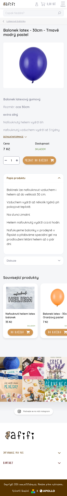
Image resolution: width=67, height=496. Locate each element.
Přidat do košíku (36, 160)
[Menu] (63, 4)
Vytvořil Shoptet (20, 490)
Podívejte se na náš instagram (36, 411)
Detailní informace (13, 137)
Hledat (59, 13)
